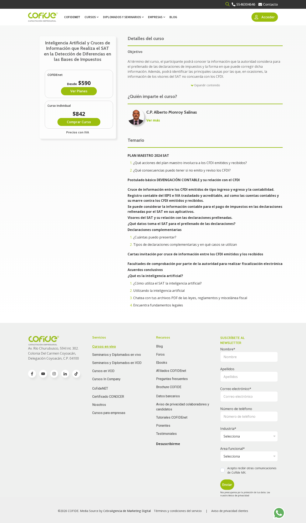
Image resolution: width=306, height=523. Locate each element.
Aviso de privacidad (238, 495)
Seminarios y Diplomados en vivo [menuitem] (116, 355)
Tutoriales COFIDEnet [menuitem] (171, 417)
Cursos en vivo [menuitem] (104, 347)
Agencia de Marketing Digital (131, 511)
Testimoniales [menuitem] (166, 434)
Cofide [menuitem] (72, 17)
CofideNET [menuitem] (100, 388)
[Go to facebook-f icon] (32, 374)
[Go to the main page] (43, 17)
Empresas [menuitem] (155, 17)
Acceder (268, 17)
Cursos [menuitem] (90, 17)
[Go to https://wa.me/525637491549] (279, 513)
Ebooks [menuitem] (161, 363)
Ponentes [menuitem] (163, 426)
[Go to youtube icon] (43, 374)
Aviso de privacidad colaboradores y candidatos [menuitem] (182, 406)
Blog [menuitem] (173, 17)
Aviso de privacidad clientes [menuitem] (229, 511)
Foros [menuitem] (160, 354)
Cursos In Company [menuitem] (106, 379)
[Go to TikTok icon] (76, 374)
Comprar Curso (79, 122)
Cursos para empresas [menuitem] (108, 413)
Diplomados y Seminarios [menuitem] (122, 17)
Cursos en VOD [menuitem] (103, 371)
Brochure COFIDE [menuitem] (168, 387)
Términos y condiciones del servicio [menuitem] (178, 511)
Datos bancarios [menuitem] (168, 396)
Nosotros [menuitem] (99, 405)
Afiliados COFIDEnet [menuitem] (171, 371)
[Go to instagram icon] (54, 374)
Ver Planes (78, 91)
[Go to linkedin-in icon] (65, 374)
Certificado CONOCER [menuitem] (108, 397)
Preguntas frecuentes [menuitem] (172, 379)
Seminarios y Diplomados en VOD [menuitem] (117, 363)
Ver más (153, 120)
